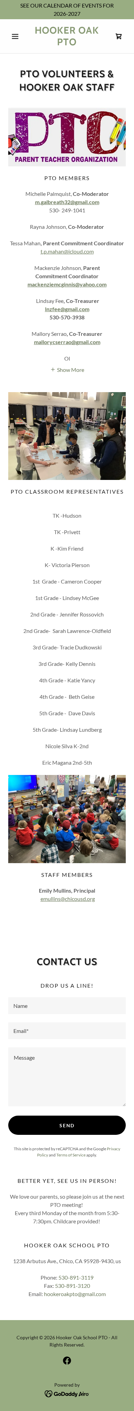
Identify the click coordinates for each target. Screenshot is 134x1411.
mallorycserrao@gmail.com (67, 342)
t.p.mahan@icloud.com (67, 251)
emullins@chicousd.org (68, 898)
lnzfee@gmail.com (67, 309)
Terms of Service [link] (71, 1154)
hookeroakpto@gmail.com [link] (75, 1294)
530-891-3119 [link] (75, 1277)
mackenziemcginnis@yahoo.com (67, 284)
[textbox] (67, 1005)
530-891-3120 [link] (72, 1285)
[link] (67, 36)
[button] (17, 36)
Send (67, 1125)
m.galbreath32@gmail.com (67, 202)
